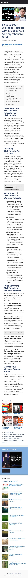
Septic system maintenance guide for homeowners (16, 484)
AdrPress (4, 2)
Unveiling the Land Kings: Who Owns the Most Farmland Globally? (17, 548)
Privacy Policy (10, 573)
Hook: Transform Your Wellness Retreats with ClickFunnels (13, 89)
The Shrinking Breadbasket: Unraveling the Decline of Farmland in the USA (16, 493)
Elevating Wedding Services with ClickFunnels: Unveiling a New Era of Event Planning (13, 440)
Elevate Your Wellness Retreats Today (13, 102)
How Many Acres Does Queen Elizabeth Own (16, 516)
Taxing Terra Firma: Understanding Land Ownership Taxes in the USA (17, 563)
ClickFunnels (5, 46)
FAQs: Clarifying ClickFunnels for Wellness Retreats (13, 99)
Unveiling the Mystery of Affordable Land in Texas (15, 508)
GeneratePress (20, 576)
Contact (19, 573)
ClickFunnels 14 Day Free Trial (9, 481)
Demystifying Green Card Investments (15, 523)
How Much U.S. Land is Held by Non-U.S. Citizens (17, 539)
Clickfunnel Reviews (9, 432)
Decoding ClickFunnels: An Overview (12, 92)
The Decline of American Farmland (15, 500)
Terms (15, 573)
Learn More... (6, 470)
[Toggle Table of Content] (21, 87)
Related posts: (11, 104)
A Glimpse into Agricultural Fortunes (16, 531)
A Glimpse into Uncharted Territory (15, 554)
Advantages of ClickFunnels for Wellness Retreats (13, 95)
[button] (19, 2)
